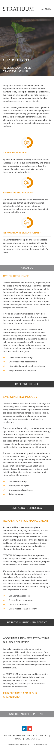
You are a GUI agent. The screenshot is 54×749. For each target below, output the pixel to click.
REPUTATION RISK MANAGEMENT (25, 520)
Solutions (19, 735)
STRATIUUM (18, 9)
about (7, 735)
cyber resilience (16, 276)
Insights (32, 735)
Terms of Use (32, 739)
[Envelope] (29, 728)
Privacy (18, 739)
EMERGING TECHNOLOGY (20, 396)
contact (44, 735)
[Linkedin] (24, 728)
